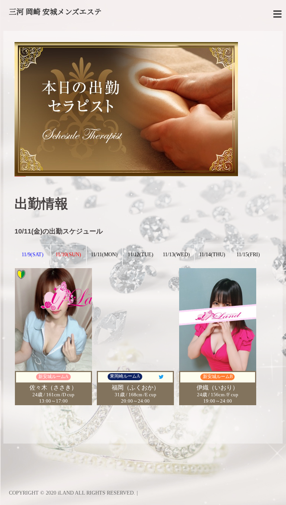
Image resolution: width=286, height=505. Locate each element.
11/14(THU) (212, 254)
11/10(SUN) (68, 254)
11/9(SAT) (33, 254)
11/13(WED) (176, 254)
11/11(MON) (104, 254)
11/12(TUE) (140, 254)
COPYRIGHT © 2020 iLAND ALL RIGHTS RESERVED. (73, 493)
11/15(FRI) (248, 254)
